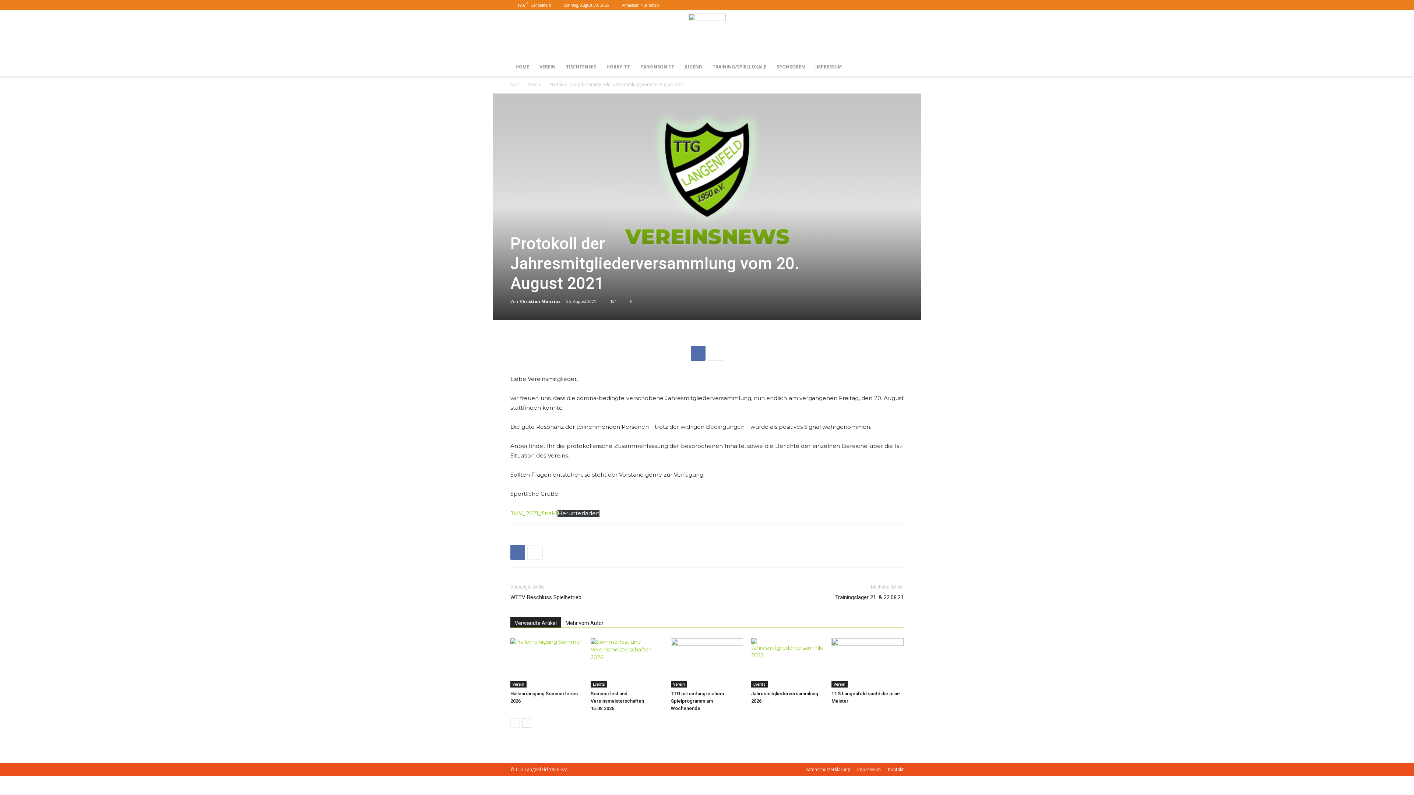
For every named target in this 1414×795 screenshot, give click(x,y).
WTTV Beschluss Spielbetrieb (545, 597)
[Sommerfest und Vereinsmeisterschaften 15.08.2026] (627, 663)
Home (522, 67)
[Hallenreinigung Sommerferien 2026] (546, 663)
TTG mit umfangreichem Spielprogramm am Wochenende (697, 701)
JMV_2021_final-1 (533, 513)
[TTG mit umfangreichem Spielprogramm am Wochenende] (707, 663)
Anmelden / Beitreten (640, 5)
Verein (547, 67)
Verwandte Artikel (536, 623)
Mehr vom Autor (585, 623)
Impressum (828, 67)
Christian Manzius (540, 301)
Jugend (693, 67)
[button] (874, 5)
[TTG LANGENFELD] (707, 35)
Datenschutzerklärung (827, 769)
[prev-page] (515, 723)
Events (599, 684)
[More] (715, 353)
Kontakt (896, 769)
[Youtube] (898, 5)
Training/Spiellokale (739, 67)
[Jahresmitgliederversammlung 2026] (787, 663)
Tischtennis (581, 67)
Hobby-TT (618, 67)
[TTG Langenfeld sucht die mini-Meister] (867, 663)
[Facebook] (885, 5)
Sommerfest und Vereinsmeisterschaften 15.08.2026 (617, 701)
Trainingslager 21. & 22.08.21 (869, 597)
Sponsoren (791, 67)
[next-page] (526, 723)
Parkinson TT (657, 67)
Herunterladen (578, 513)
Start (515, 84)
